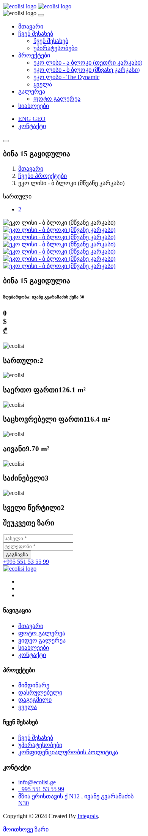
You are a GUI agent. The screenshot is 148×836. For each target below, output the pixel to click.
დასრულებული (40, 692)
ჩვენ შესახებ (35, 33)
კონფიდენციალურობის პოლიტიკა (68, 752)
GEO (39, 119)
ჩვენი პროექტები (42, 176)
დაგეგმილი (35, 699)
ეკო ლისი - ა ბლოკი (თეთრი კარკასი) (87, 62)
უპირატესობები (55, 48)
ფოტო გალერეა (56, 98)
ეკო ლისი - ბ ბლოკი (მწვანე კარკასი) (86, 70)
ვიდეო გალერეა (42, 640)
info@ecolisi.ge (37, 782)
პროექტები (34, 55)
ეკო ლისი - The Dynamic (66, 77)
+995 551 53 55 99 (26, 561)
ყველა (42, 84)
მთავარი (30, 26)
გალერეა (31, 91)
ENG (25, 119)
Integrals (87, 816)
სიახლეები (33, 106)
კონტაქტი (32, 126)
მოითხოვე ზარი (26, 829)
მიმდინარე (33, 685)
